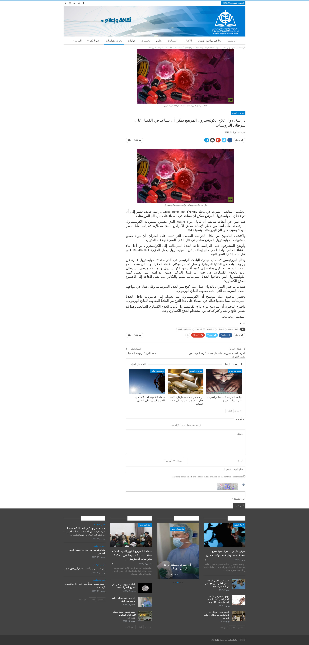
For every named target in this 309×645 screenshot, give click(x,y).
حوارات (132, 40)
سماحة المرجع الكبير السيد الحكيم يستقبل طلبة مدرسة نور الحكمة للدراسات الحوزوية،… (132, 554)
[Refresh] (243, 484)
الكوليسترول (210, 329)
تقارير (159, 40)
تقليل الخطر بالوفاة (184, 329)
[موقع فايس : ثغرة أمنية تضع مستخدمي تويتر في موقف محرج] (224, 535)
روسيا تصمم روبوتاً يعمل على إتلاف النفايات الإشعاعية (124, 615)
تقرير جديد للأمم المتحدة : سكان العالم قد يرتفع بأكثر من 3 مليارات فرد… (217, 583)
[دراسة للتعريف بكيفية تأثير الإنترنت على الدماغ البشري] (224, 381)
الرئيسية (231, 40)
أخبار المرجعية (145, 525)
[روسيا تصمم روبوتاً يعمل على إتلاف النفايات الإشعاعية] (161, 551)
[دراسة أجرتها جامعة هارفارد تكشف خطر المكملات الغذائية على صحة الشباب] (185, 381)
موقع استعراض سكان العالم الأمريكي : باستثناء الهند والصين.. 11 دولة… (217, 599)
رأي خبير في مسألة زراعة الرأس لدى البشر (84, 568)
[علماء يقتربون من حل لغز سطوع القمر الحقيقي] (145, 588)
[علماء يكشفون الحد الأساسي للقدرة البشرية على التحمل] (147, 381)
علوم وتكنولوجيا (161, 529)
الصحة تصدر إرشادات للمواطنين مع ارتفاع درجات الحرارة (216, 615)
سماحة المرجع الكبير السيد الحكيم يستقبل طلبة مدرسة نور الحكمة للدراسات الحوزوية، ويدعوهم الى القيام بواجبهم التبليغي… (84, 531)
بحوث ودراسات (114, 40)
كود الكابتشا (239, 499)
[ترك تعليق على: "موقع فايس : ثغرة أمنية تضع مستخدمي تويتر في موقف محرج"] (205, 559)
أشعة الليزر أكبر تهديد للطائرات (141, 353)
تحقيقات (145, 40)
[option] (162, 551)
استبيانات (172, 40)
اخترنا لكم (94, 40)
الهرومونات (198, 329)
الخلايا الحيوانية (233, 329)
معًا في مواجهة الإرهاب (209, 40)
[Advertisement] (92, 71)
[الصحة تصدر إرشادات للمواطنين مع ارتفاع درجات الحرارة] (238, 616)
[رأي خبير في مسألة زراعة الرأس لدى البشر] (145, 602)
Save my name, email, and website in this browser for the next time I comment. (207, 477)
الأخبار (188, 40)
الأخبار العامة (239, 525)
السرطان (221, 329)
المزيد (78, 40)
